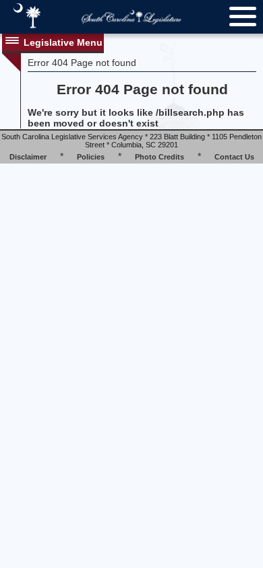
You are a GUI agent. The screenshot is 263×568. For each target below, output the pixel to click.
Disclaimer (28, 157)
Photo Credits (159, 157)
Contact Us (234, 157)
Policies (91, 157)
